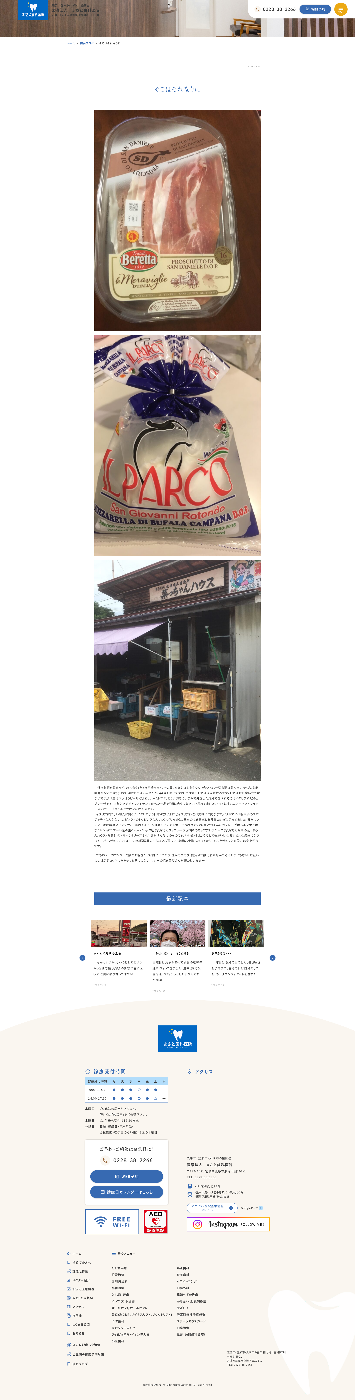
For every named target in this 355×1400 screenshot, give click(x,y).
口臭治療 (183, 1327)
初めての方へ (81, 1262)
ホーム (77, 1253)
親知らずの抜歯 (187, 1294)
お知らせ (78, 1333)
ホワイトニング (187, 1281)
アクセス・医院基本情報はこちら (207, 1208)
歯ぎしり (182, 1308)
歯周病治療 (120, 1281)
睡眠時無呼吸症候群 (191, 1314)
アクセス (78, 1306)
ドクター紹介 (81, 1280)
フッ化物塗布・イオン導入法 (131, 1334)
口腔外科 (183, 1288)
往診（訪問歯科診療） (191, 1334)
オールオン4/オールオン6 (129, 1308)
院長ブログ (80, 1364)
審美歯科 (183, 1274)
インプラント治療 (123, 1301)
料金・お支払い (82, 1298)
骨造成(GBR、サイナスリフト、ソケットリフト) (142, 1314)
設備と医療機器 (83, 1289)
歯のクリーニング (123, 1327)
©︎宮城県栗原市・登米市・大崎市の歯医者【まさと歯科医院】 (177, 1385)
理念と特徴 (80, 1271)
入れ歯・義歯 (120, 1294)
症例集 (77, 1315)
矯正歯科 (183, 1268)
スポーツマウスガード (191, 1321)
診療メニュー (127, 1253)
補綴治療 (118, 1288)
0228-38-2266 (133, 1160)
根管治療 (118, 1274)
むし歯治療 (119, 1268)
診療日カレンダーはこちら (130, 1192)
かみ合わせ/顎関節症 (192, 1301)
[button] (82, 958)
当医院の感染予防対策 (88, 1354)
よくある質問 (81, 1324)
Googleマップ (249, 1208)
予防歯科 (118, 1321)
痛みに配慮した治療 (86, 1344)
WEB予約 (318, 9)
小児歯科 (118, 1341)
